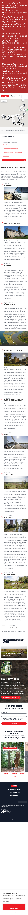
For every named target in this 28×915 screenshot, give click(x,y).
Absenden (14, 723)
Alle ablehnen (14, 908)
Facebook (14, 773)
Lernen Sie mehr (6, 901)
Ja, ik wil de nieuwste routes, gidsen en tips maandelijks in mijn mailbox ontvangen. (13, 719)
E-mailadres (4, 712)
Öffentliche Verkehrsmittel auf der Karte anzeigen (13, 152)
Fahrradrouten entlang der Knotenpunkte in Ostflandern (15, 130)
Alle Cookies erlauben (14, 905)
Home (2, 130)
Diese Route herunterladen (9, 160)
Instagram (6, 773)
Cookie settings (4, 805)
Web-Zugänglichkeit (5, 806)
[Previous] (3, 342)
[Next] (24, 342)
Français (12, 819)
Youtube (22, 773)
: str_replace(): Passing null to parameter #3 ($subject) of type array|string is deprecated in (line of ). (14, 16)
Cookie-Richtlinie (11, 805)
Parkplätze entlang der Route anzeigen (11, 148)
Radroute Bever (4, 131)
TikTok (14, 776)
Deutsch (16, 819)
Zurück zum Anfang (21, 801)
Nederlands (3, 819)
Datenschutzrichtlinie (20, 805)
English (8, 819)
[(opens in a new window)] (12, 756)
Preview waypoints (6, 156)
